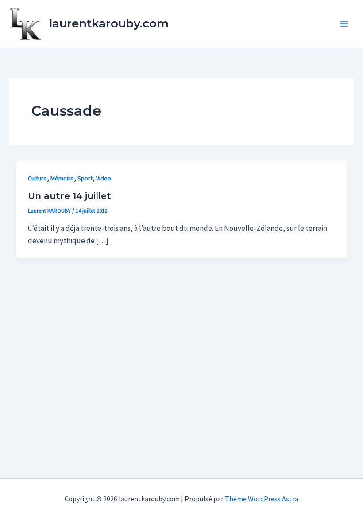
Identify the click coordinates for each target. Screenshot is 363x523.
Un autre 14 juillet (69, 196)
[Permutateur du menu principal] (344, 24)
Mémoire (62, 178)
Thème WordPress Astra (261, 498)
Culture (37, 178)
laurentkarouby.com (109, 23)
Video (103, 178)
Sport (85, 178)
